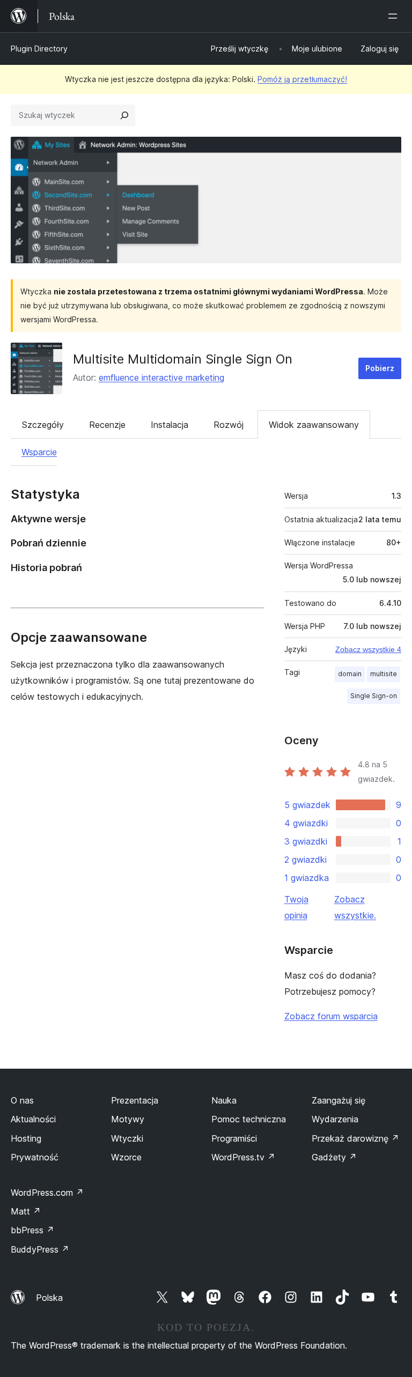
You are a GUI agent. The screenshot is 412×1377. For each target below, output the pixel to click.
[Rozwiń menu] (395, 16)
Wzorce (126, 1157)
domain (350, 674)
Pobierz (379, 368)
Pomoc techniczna (248, 1119)
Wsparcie (39, 452)
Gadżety (334, 1157)
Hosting (26, 1138)
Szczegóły (43, 424)
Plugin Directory (39, 48)
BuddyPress (40, 1249)
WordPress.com (47, 1192)
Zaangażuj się (338, 1100)
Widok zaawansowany (314, 424)
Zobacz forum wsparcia (331, 1016)
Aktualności (33, 1119)
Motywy (127, 1119)
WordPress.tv (243, 1157)
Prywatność (34, 1157)
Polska (49, 1297)
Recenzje (107, 424)
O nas (22, 1100)
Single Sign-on (373, 696)
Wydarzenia (335, 1119)
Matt (26, 1211)
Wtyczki (127, 1138)
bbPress (32, 1230)
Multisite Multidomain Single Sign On (182, 359)
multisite (383, 674)
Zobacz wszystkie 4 (368, 649)
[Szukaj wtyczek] (124, 115)
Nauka (224, 1100)
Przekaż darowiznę (355, 1138)
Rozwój (229, 424)
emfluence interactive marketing (161, 377)
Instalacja (169, 424)
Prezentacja (134, 1100)
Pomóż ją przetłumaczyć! (302, 79)
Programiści (234, 1138)
